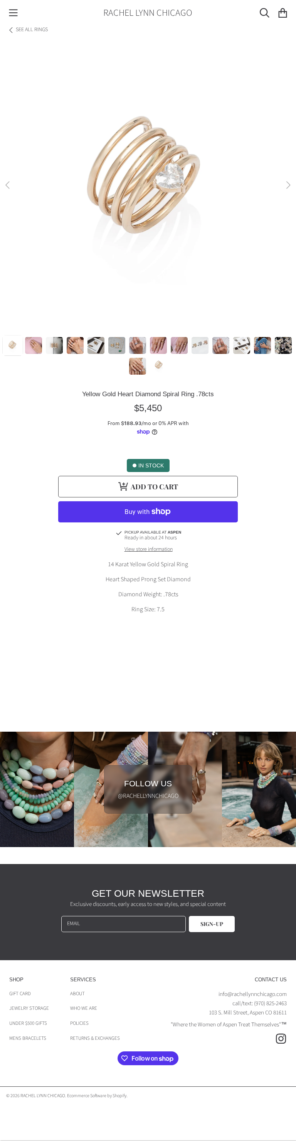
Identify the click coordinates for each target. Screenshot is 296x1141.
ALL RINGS (32, 30)
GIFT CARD (20, 993)
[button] (13, 13)
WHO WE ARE (83, 1008)
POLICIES (79, 1023)
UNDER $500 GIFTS (28, 1023)
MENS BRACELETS (27, 1038)
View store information (148, 549)
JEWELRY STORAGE (29, 1008)
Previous (8, 185)
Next (288, 185)
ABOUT (77, 993)
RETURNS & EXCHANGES (95, 1038)
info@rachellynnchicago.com (253, 994)
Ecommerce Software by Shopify (96, 1096)
